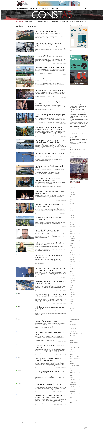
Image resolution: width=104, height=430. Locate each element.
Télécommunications (73, 388)
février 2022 (72, 235)
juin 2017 (71, 301)
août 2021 (71, 242)
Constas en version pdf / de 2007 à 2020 (76, 151)
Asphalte (71, 326)
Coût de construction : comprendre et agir (47, 79)
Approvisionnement (73, 324)
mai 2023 (71, 220)
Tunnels (71, 393)
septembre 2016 (72, 312)
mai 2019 (71, 270)
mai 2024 (71, 212)
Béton (71, 330)
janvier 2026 (72, 192)
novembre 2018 (72, 280)
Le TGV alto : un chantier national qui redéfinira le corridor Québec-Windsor (50, 282)
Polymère (71, 377)
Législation (64, 226)
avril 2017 (71, 305)
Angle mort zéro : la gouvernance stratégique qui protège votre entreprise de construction (50, 269)
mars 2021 (71, 247)
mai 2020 (71, 256)
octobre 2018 (72, 282)
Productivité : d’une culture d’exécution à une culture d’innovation (48, 256)
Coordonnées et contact (74, 399)
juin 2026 (71, 189)
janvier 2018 (72, 292)
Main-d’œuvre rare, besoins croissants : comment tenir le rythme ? (50, 308)
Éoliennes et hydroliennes (74, 342)
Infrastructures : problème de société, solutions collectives (49, 102)
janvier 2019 (72, 277)
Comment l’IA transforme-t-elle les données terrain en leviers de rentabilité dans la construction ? (50, 295)
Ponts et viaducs (72, 379)
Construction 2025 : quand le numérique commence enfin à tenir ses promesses (47, 231)
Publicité (71, 402)
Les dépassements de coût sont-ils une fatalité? (49, 90)
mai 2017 (71, 303)
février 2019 (72, 275)
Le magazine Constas (73, 400)
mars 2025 (71, 201)
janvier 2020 (72, 259)
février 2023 (72, 224)
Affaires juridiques (73, 321)
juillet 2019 (71, 266)
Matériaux (71, 367)
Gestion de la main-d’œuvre (74, 347)
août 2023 (71, 219)
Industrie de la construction (23, 8)
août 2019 (71, 264)
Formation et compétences (74, 345)
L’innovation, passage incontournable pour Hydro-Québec (50, 115)
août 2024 (71, 206)
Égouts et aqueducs (73, 335)
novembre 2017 (72, 294)
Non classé (71, 370)
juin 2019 (71, 268)
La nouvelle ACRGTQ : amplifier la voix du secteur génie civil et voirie (50, 192)
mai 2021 (71, 245)
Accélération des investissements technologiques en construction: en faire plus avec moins (50, 396)
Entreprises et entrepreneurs (74, 338)
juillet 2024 (71, 208)
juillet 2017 (71, 299)
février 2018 (72, 291)
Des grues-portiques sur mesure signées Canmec (50, 67)
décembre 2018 (72, 278)
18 (44, 413)
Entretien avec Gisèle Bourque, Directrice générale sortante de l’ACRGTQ (50, 372)
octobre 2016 (72, 310)
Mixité (71, 368)
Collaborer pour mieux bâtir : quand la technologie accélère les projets (50, 244)
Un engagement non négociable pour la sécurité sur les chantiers (49, 154)
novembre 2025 (72, 194)
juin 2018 (71, 285)
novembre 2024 (72, 205)
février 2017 (72, 306)
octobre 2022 (72, 227)
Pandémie (71, 372)
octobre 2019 (72, 263)
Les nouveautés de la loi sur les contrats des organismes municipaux (48, 218)
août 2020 (71, 252)
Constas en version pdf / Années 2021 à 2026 (77, 149)
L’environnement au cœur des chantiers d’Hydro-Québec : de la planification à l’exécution (49, 141)
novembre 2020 (72, 249)
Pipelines (71, 375)
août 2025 (71, 196)
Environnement (72, 340)
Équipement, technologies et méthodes (59, 63)
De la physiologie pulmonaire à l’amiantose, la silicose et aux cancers (49, 205)
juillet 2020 (71, 254)
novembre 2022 (72, 226)
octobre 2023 (72, 217)
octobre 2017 (72, 296)
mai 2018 (71, 287)
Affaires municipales (73, 323)
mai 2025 (71, 199)
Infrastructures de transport (61, 290)
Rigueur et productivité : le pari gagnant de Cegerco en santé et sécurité (48, 44)
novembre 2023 (72, 215)
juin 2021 (71, 243)
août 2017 (71, 298)
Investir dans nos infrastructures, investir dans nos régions (49, 346)
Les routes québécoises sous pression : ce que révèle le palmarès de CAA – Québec (49, 320)
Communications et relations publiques (76, 333)
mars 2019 (71, 273)
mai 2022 (71, 231)
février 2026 (72, 191)
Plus (61, 8)
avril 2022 (71, 233)
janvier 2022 (72, 236)
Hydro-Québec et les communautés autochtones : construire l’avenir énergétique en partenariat (50, 128)
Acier (70, 317)
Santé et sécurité (63, 52)
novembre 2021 (72, 238)
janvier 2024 (72, 213)
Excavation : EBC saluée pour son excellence (48, 56)
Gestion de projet (73, 349)
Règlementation (72, 381)
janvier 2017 (72, 308)
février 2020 (72, 257)
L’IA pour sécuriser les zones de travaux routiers (49, 384)
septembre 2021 (72, 240)
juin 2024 (71, 210)
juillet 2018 (71, 284)
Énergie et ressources (43, 8)
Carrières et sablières (73, 331)
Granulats (71, 351)
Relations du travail (54, 8)
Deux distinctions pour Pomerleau (45, 32)
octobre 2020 (72, 250)
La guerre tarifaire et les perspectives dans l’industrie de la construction (48, 359)
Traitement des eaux (73, 389)
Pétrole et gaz (72, 374)
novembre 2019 (72, 261)
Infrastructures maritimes (74, 358)
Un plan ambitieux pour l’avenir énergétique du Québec (49, 167)
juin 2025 (71, 198)
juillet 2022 (71, 229)
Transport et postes (73, 391)
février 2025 (72, 203)
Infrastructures (33, 8)
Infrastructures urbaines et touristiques (76, 359)
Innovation (64, 74)
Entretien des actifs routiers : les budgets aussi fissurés (49, 333)
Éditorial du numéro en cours (75, 152)
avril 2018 (71, 289)
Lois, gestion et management (75, 365)
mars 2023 (71, 222)
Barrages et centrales (73, 328)
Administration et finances (61, 277)
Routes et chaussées (73, 384)
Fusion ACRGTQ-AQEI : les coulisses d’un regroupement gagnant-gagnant (47, 179)
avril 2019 (71, 271)
